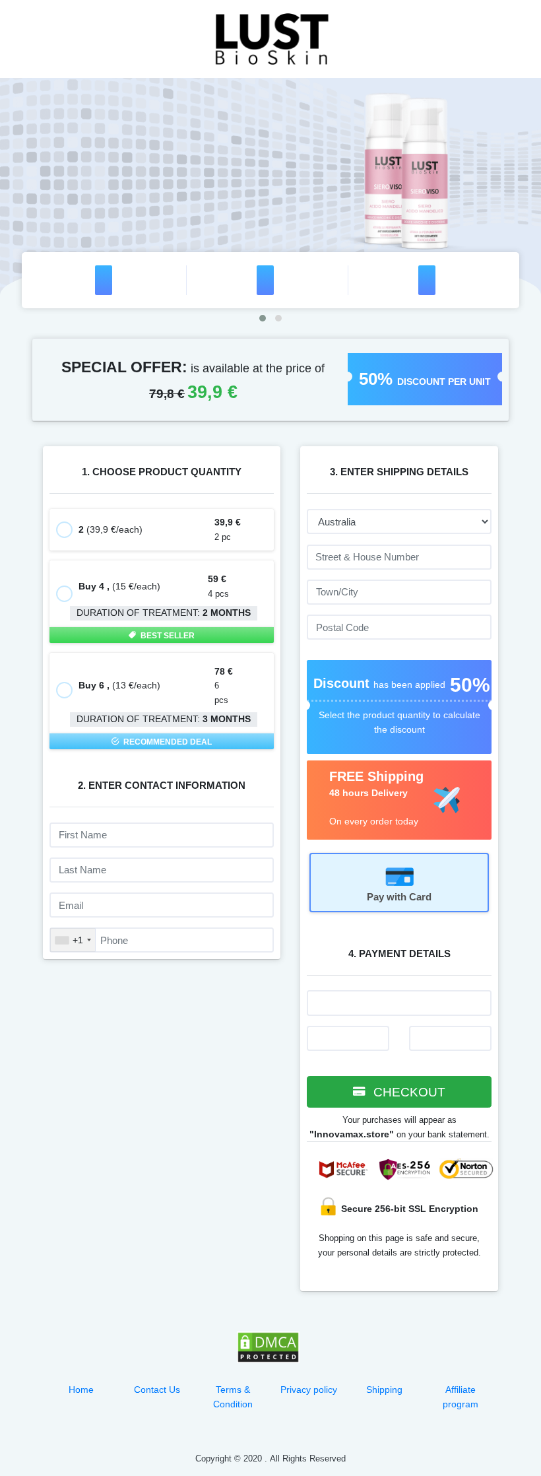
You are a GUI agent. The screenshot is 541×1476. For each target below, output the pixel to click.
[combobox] (73, 940)
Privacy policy (308, 1389)
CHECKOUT (407, 1092)
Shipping (384, 1389)
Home (81, 1389)
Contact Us (157, 1389)
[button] (262, 318)
